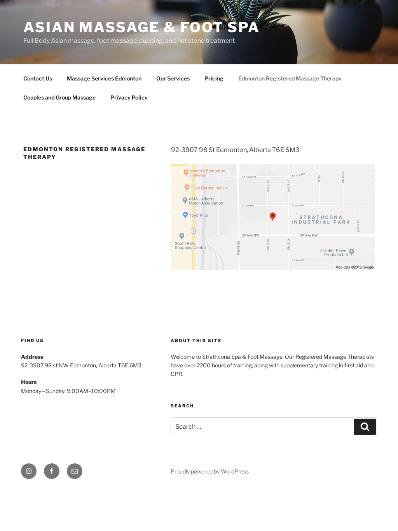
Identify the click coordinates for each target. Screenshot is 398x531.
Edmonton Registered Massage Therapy (290, 78)
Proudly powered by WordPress (210, 471)
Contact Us (37, 78)
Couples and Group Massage (59, 97)
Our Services (173, 78)
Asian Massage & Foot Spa (141, 27)
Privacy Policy (129, 97)
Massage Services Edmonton (104, 78)
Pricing (213, 78)
